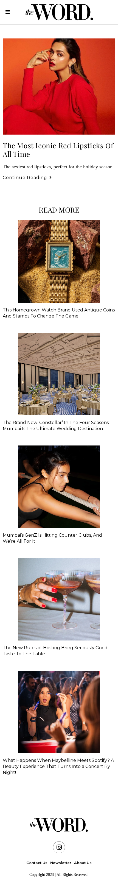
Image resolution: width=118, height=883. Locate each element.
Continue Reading (27, 177)
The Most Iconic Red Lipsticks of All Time (58, 150)
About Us (83, 862)
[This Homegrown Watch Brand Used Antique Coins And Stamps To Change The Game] (59, 261)
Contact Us (36, 862)
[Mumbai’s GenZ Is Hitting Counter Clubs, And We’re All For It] (59, 486)
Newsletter (60, 862)
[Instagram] (59, 847)
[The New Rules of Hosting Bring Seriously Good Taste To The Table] (59, 599)
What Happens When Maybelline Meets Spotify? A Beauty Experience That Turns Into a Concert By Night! (58, 766)
